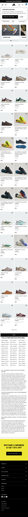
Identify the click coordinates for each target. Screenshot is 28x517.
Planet (2, 490)
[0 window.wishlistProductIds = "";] (5, 4)
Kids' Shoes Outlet (14, 361)
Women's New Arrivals (22, 357)
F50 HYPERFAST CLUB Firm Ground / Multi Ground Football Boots (21, 153)
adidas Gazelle (4, 348)
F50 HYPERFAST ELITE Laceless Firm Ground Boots (6, 153)
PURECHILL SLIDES (5, 59)
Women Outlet (22, 365)
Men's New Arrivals (22, 353)
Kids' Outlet (13, 365)
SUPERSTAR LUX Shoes (6, 127)
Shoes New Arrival (22, 346)
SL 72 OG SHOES (18, 272)
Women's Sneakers (5, 346)
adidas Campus (5, 344)
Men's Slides (22, 359)
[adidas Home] (14, 4)
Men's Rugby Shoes (22, 363)
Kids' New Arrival (14, 357)
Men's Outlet (22, 361)
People (2, 488)
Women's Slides (5, 361)
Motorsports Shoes (14, 359)
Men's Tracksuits (22, 352)
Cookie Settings (4, 503)
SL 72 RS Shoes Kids (5, 319)
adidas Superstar (5, 363)
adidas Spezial (4, 352)
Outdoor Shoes (13, 363)
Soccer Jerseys (13, 344)
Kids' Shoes (13, 342)
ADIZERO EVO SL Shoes (20, 249)
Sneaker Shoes (22, 342)
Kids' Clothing (13, 350)
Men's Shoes (22, 340)
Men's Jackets (22, 355)
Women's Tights (5, 365)
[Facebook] (2, 496)
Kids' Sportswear (14, 353)
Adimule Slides (4, 296)
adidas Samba (4, 340)
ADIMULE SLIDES (4, 272)
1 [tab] (11, 40)
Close (21, 16)
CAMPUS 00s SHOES (5, 104)
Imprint (2, 510)
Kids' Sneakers (13, 346)
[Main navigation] (2, 4)
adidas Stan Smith (5, 359)
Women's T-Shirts (5, 350)
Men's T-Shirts (22, 348)
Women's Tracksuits (5, 353)
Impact (2, 486)
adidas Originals (5, 355)
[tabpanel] (14, 190)
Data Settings (3, 501)
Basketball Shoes (14, 355)
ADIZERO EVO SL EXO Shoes (21, 202)
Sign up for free (13, 453)
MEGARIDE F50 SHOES (5, 82)
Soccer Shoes (13, 340)
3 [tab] (15, 40)
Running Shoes (13, 348)
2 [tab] (13, 40)
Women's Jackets (5, 357)
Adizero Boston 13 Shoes (21, 226)
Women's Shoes (5, 342)
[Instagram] (4, 496)
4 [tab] (17, 40)
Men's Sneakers (22, 344)
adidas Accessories (22, 350)
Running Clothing (14, 352)
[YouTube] (6, 496)
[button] (12, 45)
